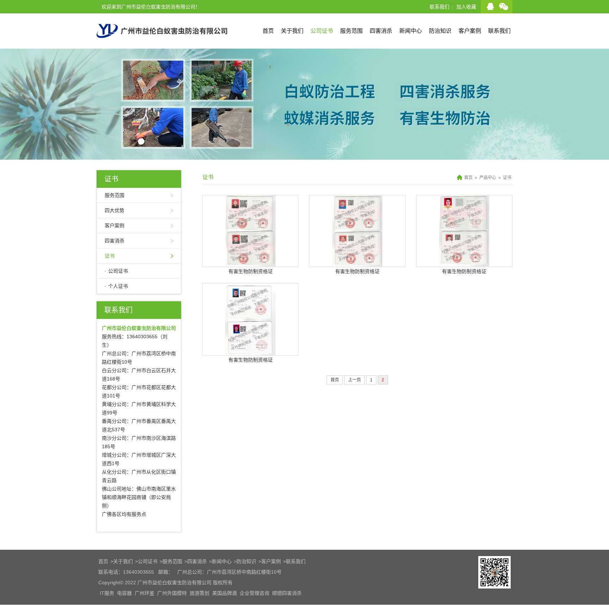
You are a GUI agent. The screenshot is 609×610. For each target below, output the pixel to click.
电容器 (124, 593)
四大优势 (114, 210)
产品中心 (487, 177)
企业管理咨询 (254, 593)
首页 (268, 31)
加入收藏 (466, 7)
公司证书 (321, 31)
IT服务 (107, 593)
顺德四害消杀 (287, 593)
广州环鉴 (144, 593)
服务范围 (351, 31)
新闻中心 (410, 31)
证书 (111, 179)
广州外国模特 (172, 593)
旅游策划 (199, 593)
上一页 (354, 379)
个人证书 (118, 286)
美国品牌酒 (224, 593)
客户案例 (470, 31)
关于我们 (292, 31)
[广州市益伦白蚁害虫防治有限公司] (162, 46)
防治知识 (440, 31)
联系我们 (439, 7)
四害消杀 (381, 31)
